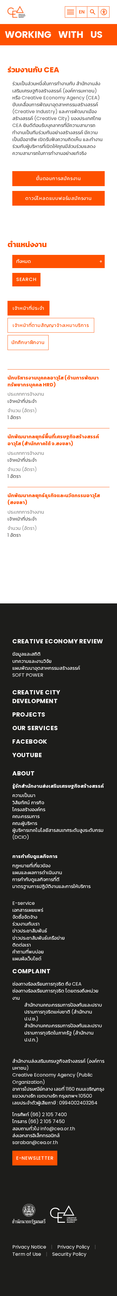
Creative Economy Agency (17, 12)
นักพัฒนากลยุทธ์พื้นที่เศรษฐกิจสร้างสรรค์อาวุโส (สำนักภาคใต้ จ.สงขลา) (53, 440)
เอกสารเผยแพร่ (27, 910)
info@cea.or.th (57, 1128)
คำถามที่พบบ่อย (28, 951)
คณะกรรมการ (26, 816)
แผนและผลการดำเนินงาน (37, 872)
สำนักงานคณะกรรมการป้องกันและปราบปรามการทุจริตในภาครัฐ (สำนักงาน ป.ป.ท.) (63, 1032)
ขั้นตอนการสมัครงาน (58, 178)
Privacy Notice (29, 1246)
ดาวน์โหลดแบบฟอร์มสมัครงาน (58, 198)
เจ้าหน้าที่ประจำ (28, 308)
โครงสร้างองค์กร (28, 809)
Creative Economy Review (57, 641)
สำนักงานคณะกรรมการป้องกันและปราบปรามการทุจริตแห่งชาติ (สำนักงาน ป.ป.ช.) (63, 1011)
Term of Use (26, 1254)
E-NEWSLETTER (35, 1158)
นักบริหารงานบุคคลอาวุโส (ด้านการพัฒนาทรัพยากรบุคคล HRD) (53, 381)
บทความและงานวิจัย (32, 661)
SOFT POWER (27, 675)
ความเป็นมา (23, 795)
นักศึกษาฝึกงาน (28, 342)
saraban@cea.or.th (35, 1142)
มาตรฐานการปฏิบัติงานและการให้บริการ (51, 886)
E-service (23, 903)
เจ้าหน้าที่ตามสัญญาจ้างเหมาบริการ (51, 325)
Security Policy (69, 1254)
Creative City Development (36, 696)
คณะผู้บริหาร (24, 823)
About (23, 773)
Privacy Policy (73, 1246)
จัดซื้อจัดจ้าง (24, 917)
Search (26, 279)
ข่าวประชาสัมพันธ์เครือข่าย (38, 938)
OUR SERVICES (35, 728)
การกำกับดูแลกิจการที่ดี (35, 879)
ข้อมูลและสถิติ (26, 654)
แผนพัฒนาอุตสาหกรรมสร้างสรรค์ (46, 668)
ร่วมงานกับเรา (26, 923)
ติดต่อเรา (21, 944)
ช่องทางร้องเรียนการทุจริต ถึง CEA (47, 983)
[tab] (29, 308)
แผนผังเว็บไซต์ (26, 958)
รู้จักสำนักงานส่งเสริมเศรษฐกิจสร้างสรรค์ (58, 786)
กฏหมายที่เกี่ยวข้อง (31, 865)
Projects (29, 714)
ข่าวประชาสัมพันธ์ (29, 930)
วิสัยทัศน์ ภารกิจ (28, 802)
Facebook (29, 741)
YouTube (27, 755)
